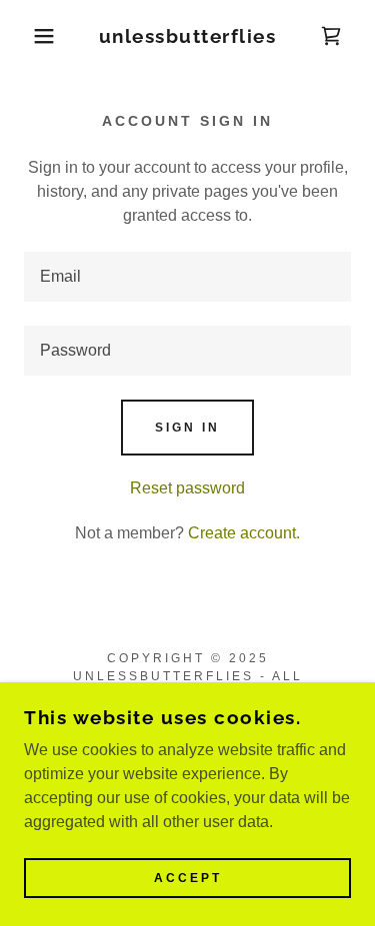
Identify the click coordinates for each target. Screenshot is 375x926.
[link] (187, 36)
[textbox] (187, 277)
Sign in (187, 428)
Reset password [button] (187, 487)
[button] (29, 36)
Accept (188, 878)
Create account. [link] (244, 532)
